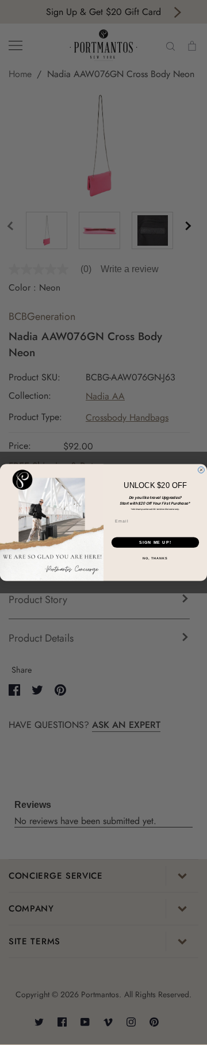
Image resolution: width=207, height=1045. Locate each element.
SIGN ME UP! (155, 542)
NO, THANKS (155, 558)
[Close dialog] (201, 470)
